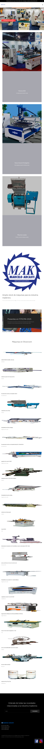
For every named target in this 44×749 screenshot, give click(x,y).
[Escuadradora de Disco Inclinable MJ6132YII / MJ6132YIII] (22, 437)
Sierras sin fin (3, 564)
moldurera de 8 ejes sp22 (6, 512)
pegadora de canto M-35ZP (6, 461)
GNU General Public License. (19, 736)
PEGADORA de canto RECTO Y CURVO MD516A (10, 579)
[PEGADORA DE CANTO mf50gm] (22, 420)
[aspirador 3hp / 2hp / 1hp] (22, 674)
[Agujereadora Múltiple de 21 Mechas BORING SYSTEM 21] (22, 607)
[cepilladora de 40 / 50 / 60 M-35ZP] (22, 590)
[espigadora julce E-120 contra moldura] (22, 471)
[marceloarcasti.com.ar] (3, 4)
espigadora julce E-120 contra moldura (8, 478)
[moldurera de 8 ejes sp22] (22, 505)
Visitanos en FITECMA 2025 (8, 20)
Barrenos (3, 666)
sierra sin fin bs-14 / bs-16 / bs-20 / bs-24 (9, 562)
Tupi (2, 531)
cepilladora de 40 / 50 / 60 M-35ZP (7, 596)
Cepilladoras (3, 598)
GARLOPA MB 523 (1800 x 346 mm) (7, 359)
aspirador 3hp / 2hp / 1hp (6, 681)
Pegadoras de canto (4, 429)
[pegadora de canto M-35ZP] (22, 454)
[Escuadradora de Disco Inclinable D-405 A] (22, 386)
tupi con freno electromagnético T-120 (8, 630)
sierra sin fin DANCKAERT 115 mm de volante (9, 647)
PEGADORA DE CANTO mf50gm (7, 427)
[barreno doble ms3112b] (22, 657)
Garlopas (2, 361)
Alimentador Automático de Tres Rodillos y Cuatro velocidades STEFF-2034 (15, 546)
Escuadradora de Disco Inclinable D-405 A (9, 393)
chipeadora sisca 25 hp (5, 410)
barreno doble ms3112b (5, 664)
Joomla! (2, 736)
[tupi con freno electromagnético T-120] (22, 623)
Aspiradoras (3, 683)
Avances (2, 547)
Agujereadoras (3, 615)
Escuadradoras (4, 395)
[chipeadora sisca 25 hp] (22, 403)
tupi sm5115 (3, 529)
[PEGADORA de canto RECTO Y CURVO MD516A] (22, 573)
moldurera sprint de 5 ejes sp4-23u (7, 376)
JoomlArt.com (27, 735)
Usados (2, 378)
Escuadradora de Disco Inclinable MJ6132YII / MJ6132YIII (12, 444)
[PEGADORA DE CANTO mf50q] (22, 488)
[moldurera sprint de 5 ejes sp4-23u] (22, 370)
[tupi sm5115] (22, 522)
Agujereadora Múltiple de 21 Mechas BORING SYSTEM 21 (12, 613)
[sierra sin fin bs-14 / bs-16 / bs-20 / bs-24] (22, 556)
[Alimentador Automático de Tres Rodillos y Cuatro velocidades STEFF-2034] (22, 539)
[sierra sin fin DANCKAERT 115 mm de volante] (22, 640)
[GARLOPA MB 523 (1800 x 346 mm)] (22, 353)
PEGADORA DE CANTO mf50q (6, 495)
